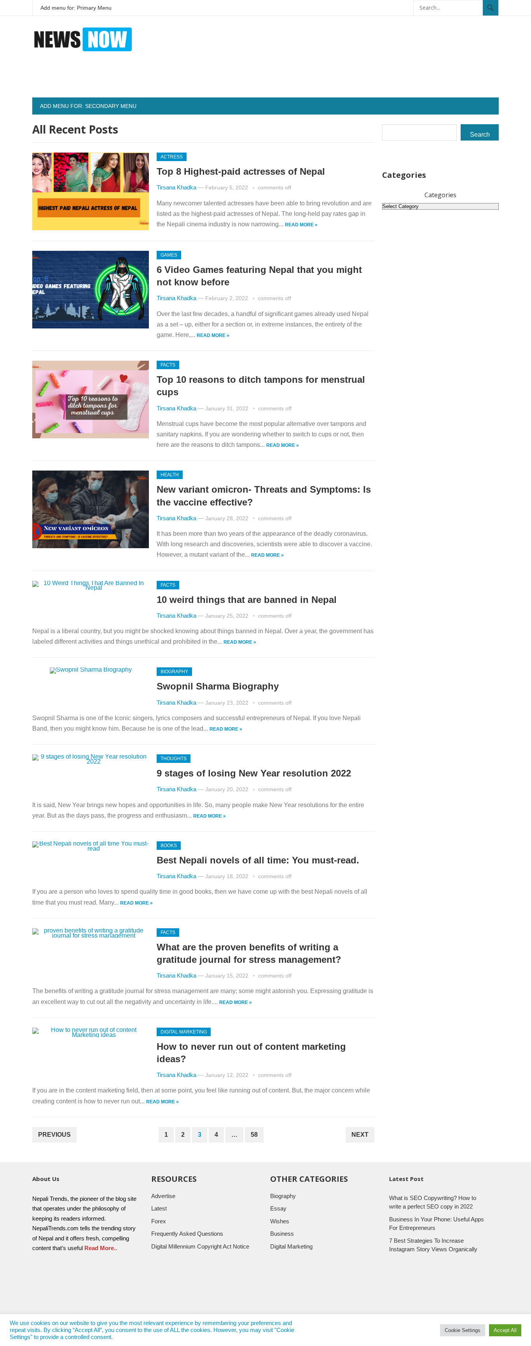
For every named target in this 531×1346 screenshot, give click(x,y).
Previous (54, 1134)
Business (282, 1233)
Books (169, 845)
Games (169, 255)
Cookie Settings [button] (462, 1330)
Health (170, 475)
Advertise (163, 1196)
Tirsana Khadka (176, 187)
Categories (440, 195)
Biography (174, 671)
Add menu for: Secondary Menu (88, 106)
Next (360, 1134)
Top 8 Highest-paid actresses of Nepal (241, 171)
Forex (158, 1221)
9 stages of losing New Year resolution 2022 (254, 773)
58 (254, 1134)
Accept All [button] (505, 1330)
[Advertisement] (357, 80)
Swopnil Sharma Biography (218, 686)
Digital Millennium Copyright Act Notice (200, 1246)
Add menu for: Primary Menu (76, 8)
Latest (159, 1208)
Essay (278, 1208)
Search (480, 134)
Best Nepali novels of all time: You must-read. (258, 860)
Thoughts (174, 758)
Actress (172, 157)
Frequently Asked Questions (187, 1233)
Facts (168, 365)
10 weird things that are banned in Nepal (248, 599)
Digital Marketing (184, 1032)
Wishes (279, 1221)
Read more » (301, 225)
